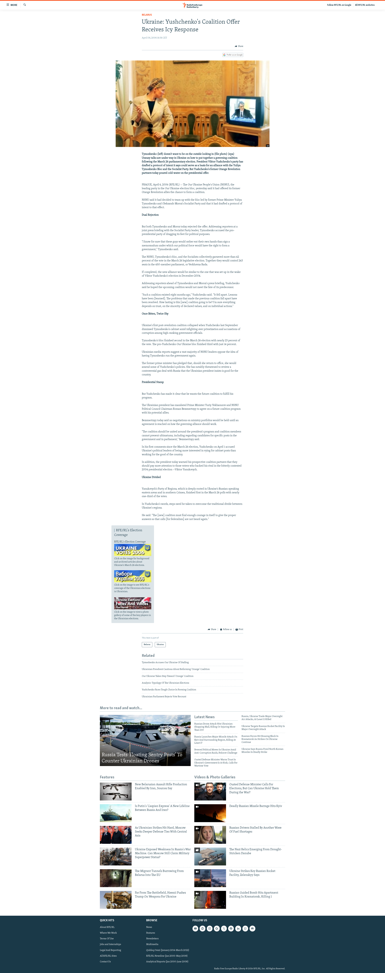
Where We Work (108, 933)
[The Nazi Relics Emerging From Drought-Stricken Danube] (210, 856)
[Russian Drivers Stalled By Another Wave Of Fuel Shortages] (210, 835)
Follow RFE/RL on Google (339, 5)
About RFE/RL (107, 927)
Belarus (147, 15)
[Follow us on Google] (217, 928)
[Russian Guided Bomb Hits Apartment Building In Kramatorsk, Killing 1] (210, 900)
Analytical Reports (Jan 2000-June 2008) (167, 961)
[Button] (239, 46)
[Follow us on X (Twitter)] (224, 928)
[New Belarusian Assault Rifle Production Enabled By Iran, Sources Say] (116, 791)
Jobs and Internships (110, 944)
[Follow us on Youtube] (195, 928)
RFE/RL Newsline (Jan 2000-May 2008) (167, 956)
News (149, 927)
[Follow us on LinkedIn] (238, 928)
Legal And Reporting (110, 950)
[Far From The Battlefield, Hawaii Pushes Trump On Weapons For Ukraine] (116, 900)
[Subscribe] (252, 928)
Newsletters (152, 939)
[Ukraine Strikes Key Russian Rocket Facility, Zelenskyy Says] (210, 878)
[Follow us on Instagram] (210, 928)
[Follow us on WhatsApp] (245, 928)
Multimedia (152, 944)
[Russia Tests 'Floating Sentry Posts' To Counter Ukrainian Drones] (145, 740)
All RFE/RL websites (365, 5)
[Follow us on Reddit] (202, 928)
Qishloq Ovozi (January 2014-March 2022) (167, 950)
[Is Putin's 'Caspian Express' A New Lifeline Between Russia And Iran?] (116, 813)
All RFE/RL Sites (108, 956)
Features (150, 933)
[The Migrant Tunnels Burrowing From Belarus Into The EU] (116, 878)
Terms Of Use (107, 939)
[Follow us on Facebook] (231, 928)
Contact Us (105, 961)
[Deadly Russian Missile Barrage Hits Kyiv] (210, 813)
